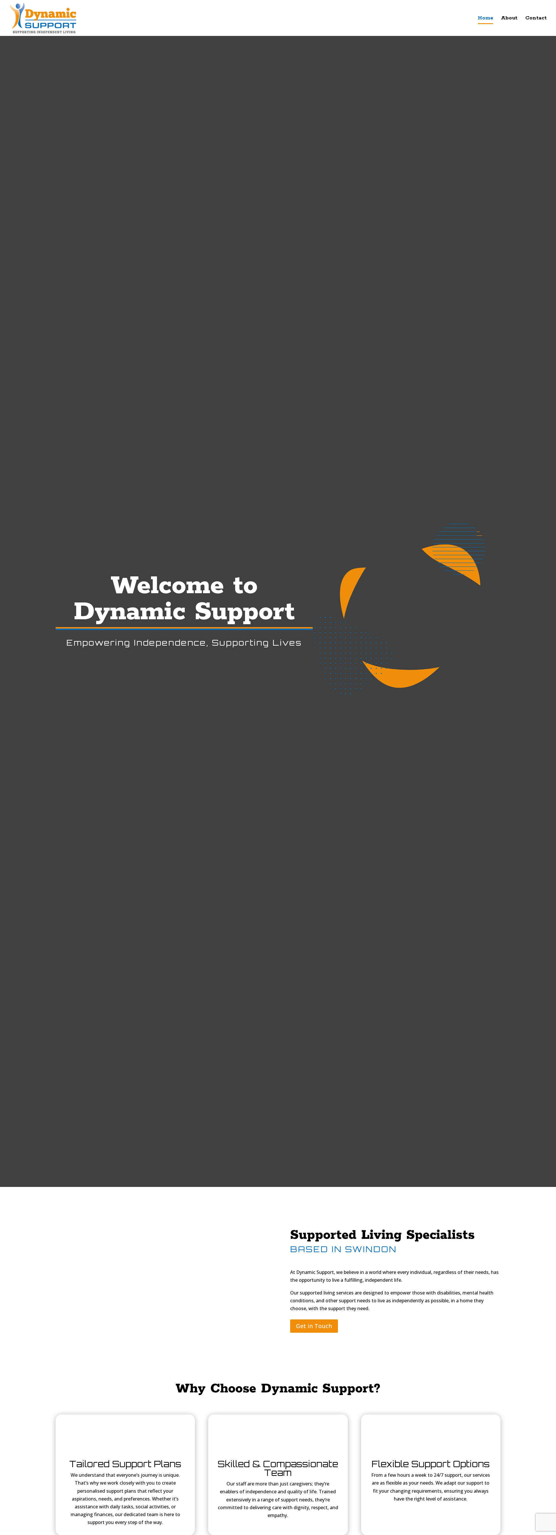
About (509, 18)
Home (485, 18)
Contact (536, 18)
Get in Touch (314, 1326)
